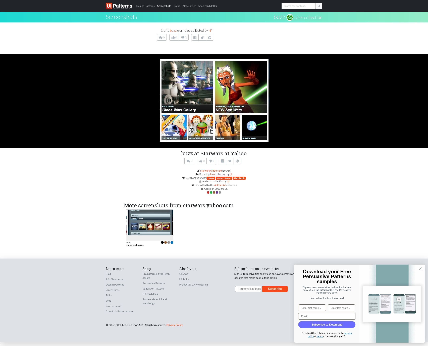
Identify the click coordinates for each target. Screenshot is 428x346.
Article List (220, 185)
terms (319, 336)
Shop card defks (207, 5)
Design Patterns (115, 284)
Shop (108, 300)
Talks (177, 5)
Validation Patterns (153, 288)
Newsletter (189, 5)
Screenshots (164, 5)
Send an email (113, 305)
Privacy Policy (174, 324)
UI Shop (183, 273)
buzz (279, 16)
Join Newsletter (115, 279)
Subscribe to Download (326, 324)
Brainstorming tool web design (156, 275)
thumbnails (239, 178)
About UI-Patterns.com (119, 311)
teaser (211, 178)
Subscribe (275, 289)
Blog (108, 273)
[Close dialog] (420, 269)
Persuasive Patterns (153, 283)
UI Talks (184, 279)
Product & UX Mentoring (193, 284)
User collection (308, 17)
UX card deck (150, 293)
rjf (210, 30)
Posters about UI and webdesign (154, 301)
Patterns (145, 5)
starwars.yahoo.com (211, 170)
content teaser (224, 178)
